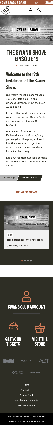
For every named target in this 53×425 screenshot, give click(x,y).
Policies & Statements (26, 400)
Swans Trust (26, 395)
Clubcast (42, 421)
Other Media (26, 421)
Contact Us (26, 389)
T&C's (26, 384)
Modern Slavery (26, 405)
